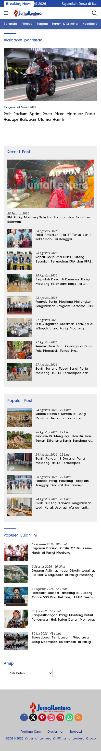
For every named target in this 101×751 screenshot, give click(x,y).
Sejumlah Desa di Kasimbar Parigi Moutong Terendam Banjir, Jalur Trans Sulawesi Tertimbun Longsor (63, 282)
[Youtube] (60, 717)
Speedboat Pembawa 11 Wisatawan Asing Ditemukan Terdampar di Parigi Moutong (61, 640)
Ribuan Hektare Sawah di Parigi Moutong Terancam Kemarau (61, 416)
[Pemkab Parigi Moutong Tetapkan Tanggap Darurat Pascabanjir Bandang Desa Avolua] (19, 484)
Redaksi (76, 731)
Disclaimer (56, 731)
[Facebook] (24, 717)
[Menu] (7, 13)
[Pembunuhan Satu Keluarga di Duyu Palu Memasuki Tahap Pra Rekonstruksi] (19, 350)
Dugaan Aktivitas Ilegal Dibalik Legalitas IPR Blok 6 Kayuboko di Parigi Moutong (63, 573)
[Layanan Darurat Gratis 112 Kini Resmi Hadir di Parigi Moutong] (16, 552)
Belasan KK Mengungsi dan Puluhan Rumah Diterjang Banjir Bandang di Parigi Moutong (63, 439)
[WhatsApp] (69, 717)
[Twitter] (33, 717)
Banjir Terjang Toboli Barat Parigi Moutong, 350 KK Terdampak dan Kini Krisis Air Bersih (62, 371)
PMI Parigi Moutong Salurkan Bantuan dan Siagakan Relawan (48, 220)
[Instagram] (51, 717)
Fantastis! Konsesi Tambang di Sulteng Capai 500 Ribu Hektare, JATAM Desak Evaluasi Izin (62, 595)
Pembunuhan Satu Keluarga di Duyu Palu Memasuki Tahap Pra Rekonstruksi (64, 349)
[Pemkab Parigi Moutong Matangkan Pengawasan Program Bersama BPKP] (19, 305)
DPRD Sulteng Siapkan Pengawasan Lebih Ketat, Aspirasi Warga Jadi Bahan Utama (63, 505)
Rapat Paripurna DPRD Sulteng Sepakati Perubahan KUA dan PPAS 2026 (63, 259)
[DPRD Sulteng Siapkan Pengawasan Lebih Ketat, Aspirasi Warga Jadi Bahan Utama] (19, 507)
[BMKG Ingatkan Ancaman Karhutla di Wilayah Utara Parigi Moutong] (19, 327)
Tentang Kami (30, 731)
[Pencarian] (94, 13)
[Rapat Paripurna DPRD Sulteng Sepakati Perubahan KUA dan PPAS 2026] (19, 260)
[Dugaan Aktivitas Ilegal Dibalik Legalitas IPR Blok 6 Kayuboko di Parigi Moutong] (16, 574)
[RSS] (78, 717)
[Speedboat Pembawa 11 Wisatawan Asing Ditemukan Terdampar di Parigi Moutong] (16, 641)
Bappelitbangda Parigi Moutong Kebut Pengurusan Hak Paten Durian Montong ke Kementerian (63, 617)
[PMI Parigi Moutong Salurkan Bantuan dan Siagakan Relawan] (50, 184)
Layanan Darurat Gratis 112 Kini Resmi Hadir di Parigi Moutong (62, 550)
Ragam (9, 107)
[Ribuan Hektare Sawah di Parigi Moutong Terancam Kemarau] (19, 417)
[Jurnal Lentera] (27, 13)
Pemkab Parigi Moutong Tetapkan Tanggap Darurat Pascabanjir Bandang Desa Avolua (62, 483)
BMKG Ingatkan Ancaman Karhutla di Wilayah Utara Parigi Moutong (64, 326)
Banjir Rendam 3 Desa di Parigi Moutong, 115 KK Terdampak (60, 461)
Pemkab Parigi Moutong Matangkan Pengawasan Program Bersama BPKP (65, 304)
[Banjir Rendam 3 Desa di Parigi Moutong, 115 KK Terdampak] (19, 462)
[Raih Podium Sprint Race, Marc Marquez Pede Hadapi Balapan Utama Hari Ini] (50, 74)
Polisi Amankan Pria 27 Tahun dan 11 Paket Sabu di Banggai (64, 237)
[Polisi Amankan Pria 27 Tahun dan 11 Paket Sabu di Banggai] (19, 238)
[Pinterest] (42, 717)
